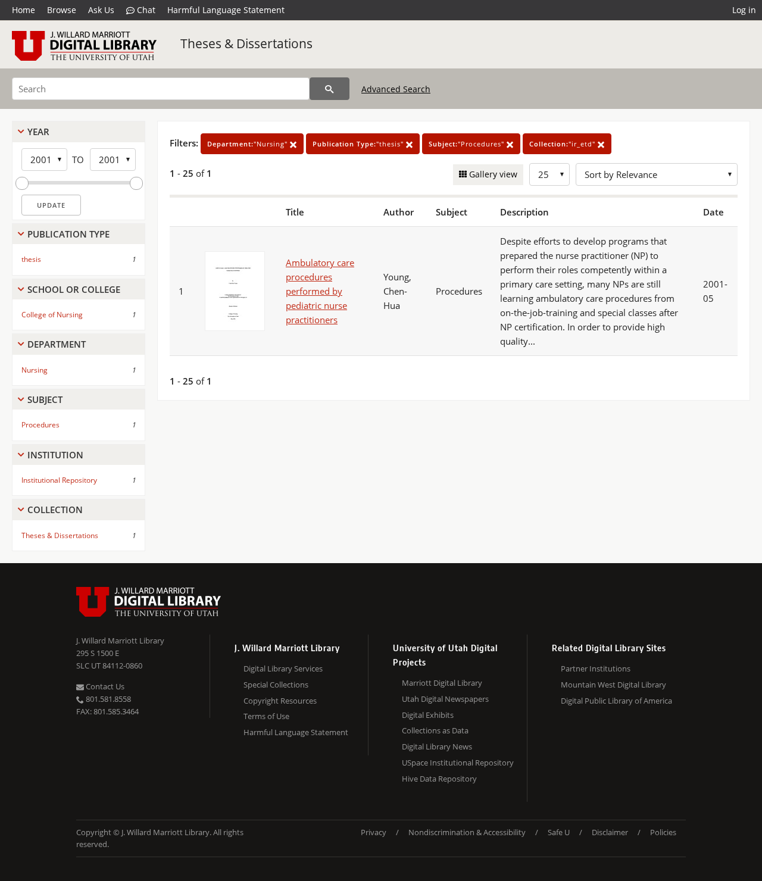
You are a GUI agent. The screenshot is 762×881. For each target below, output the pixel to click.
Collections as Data (435, 730)
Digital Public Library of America (616, 700)
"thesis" (359, 143)
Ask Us (101, 9)
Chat (145, 9)
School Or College (73, 289)
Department (56, 344)
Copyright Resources (280, 700)
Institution (55, 455)
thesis (31, 259)
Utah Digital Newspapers (445, 698)
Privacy (373, 832)
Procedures (40, 425)
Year (38, 132)
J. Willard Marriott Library (120, 640)
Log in (744, 9)
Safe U (559, 832)
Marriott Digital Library (442, 682)
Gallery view (492, 174)
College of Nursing (52, 315)
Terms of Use (266, 716)
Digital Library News (437, 746)
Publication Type (68, 234)
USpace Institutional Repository (458, 762)
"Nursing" (248, 143)
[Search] (329, 88)
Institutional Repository (59, 480)
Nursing (34, 370)
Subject (45, 399)
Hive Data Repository (439, 778)
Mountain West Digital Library (613, 684)
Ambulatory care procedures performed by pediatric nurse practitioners (320, 291)
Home (23, 9)
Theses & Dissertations (246, 43)
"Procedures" (468, 143)
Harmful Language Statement (226, 9)
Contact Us (104, 686)
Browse (61, 9)
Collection (55, 510)
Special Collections (275, 684)
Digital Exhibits (428, 715)
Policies (663, 832)
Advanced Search (395, 89)
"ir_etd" (563, 143)
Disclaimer (610, 832)
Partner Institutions (595, 668)
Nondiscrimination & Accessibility (467, 832)
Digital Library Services (283, 668)
